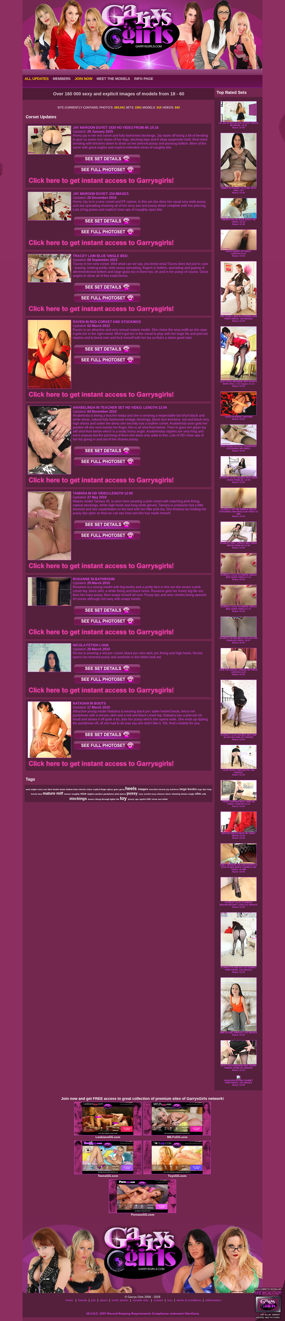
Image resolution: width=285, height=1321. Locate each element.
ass (45, 789)
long (209, 789)
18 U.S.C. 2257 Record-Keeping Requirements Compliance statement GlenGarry (142, 1313)
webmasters (213, 1300)
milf (60, 793)
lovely (34, 794)
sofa (204, 794)
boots (63, 789)
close (90, 789)
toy (124, 798)
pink (117, 794)
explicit (97, 789)
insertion (154, 789)
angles (34, 789)
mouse (68, 794)
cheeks (82, 789)
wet (160, 799)
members (62, 79)
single (191, 794)
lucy (40, 794)
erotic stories (120, 1300)
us (149, 798)
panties (99, 794)
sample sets (141, 1300)
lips (205, 789)
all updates (37, 79)
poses (123, 794)
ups (137, 799)
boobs (56, 789)
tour (170, 1300)
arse (40, 789)
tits (118, 799)
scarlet (147, 794)
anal (28, 789)
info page (143, 79)
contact (158, 1300)
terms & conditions (189, 1300)
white (165, 799)
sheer (168, 794)
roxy (141, 794)
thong (98, 799)
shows (184, 794)
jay (168, 789)
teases (91, 799)
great (122, 789)
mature (49, 793)
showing (176, 794)
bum (75, 789)
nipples (91, 794)
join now (83, 79)
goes (116, 789)
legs (200, 789)
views (154, 799)
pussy (133, 793)
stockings (78, 799)
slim (198, 793)
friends (82, 1300)
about (103, 1300)
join (93, 1300)
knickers (175, 789)
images (143, 789)
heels (131, 788)
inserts (162, 789)
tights (113, 799)
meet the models (113, 79)
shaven (161, 794)
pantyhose (109, 794)
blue (50, 789)
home (69, 1300)
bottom (69, 789)
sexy (154, 794)
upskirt (143, 799)
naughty (76, 794)
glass (110, 789)
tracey (131, 799)
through (106, 799)
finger (104, 789)
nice (83, 793)
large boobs (189, 789)
